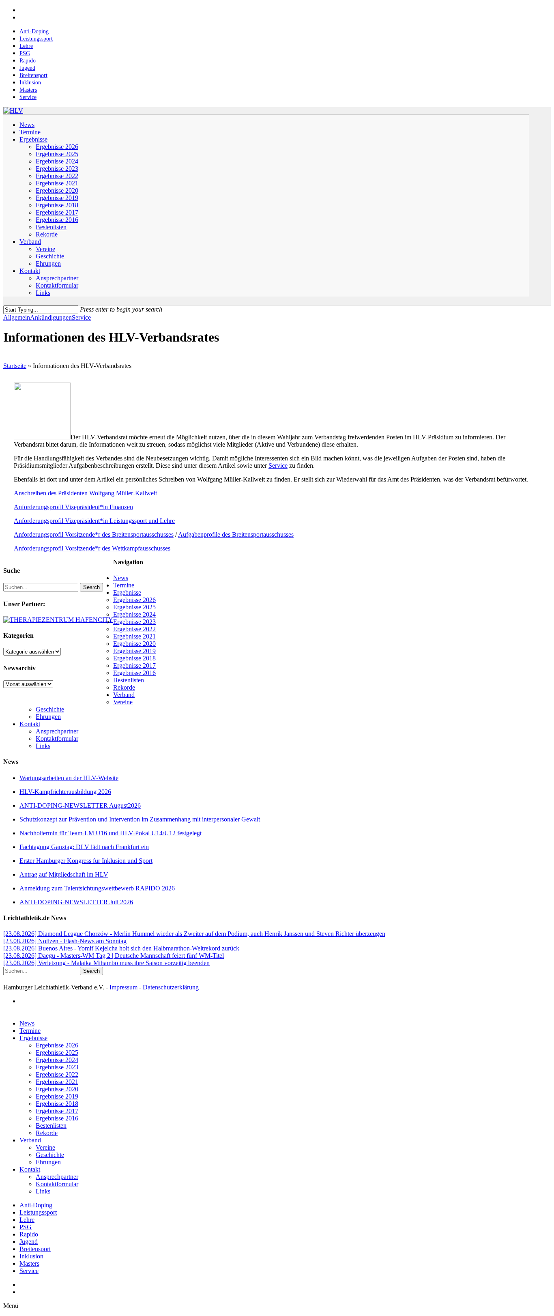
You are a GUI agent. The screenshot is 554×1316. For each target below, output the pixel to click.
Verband (124, 694)
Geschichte (50, 709)
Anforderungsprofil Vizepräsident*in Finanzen (73, 506)
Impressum (123, 987)
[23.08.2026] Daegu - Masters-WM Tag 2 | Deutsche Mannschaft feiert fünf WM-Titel (113, 955)
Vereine (123, 702)
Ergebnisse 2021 (134, 636)
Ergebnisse (127, 592)
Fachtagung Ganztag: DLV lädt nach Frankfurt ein (84, 846)
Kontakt (29, 723)
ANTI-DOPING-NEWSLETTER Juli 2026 (76, 902)
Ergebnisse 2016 (134, 672)
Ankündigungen (51, 317)
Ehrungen (48, 716)
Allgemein (16, 317)
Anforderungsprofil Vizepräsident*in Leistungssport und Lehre (94, 520)
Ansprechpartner (57, 731)
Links (43, 745)
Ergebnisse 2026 (134, 599)
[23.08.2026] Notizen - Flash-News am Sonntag (65, 941)
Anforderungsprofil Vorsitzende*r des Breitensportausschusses (94, 534)
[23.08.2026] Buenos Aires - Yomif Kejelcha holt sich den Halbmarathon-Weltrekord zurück (121, 948)
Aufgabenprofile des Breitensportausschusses (236, 534)
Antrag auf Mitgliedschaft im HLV (63, 874)
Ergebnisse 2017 (134, 665)
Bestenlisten (128, 680)
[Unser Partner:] (58, 619)
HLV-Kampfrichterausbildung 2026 (65, 791)
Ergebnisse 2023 (134, 621)
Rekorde (124, 687)
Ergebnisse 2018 (134, 658)
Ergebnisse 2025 (134, 607)
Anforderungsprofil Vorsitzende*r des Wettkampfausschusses (92, 548)
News (120, 577)
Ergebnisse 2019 (134, 650)
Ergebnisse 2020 (134, 643)
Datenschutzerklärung (171, 987)
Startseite (14, 365)
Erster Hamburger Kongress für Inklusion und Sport (85, 860)
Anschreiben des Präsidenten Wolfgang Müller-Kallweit (85, 493)
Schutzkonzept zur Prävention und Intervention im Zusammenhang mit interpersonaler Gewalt (139, 819)
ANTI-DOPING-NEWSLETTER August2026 (80, 805)
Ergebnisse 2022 (134, 629)
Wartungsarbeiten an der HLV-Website (68, 777)
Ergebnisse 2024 (134, 614)
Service (81, 317)
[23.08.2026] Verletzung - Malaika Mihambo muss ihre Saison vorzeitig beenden (106, 962)
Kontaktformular (57, 738)
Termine (123, 585)
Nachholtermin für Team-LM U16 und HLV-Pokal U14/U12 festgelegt (110, 833)
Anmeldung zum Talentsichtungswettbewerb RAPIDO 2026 (97, 888)
